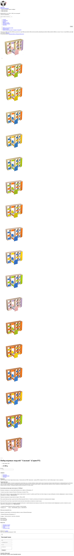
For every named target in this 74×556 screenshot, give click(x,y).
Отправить (4, 550)
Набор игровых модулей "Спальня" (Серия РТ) (12, 29)
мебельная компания (4, 8)
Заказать (2, 472)
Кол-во (1, 468)
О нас (4, 526)
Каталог (4, 21)
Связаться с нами (6, 525)
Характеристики (6, 475)
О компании (5, 20)
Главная (4, 19)
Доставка (4, 476)
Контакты (5, 24)
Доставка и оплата (6, 23)
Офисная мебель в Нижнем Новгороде (16, 33)
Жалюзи (7, 32)
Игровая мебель (6, 28)
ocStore (6, 530)
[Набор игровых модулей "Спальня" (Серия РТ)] (14, 58)
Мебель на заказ (6, 22)
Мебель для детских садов (8, 27)
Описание (5, 474)
